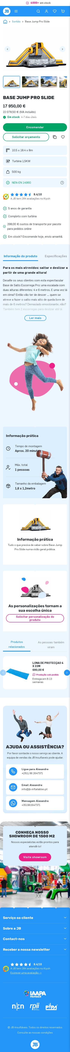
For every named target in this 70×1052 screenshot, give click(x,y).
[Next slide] (67, 673)
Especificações (56, 256)
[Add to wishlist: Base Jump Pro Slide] (63, 137)
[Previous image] (7, 49)
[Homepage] (6, 11)
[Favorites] (55, 11)
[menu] (16, 11)
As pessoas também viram (51, 645)
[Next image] (63, 49)
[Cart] (63, 11)
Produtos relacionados (17, 644)
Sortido (16, 21)
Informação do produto (20, 256)
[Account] (46, 11)
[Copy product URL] (55, 137)
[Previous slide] (3, 673)
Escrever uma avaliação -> (26, 972)
